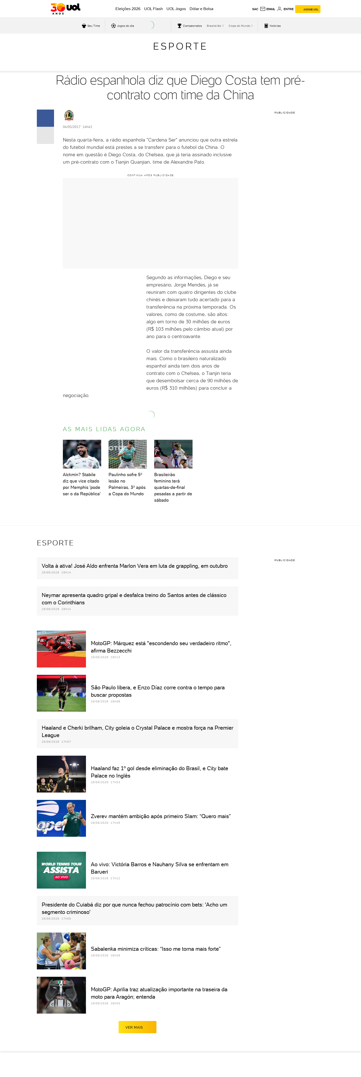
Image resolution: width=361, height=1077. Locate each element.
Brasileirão (214, 26)
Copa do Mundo (239, 26)
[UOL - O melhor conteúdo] (65, 8)
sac (255, 9)
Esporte (180, 46)
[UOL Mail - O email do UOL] (267, 9)
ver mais (134, 1027)
